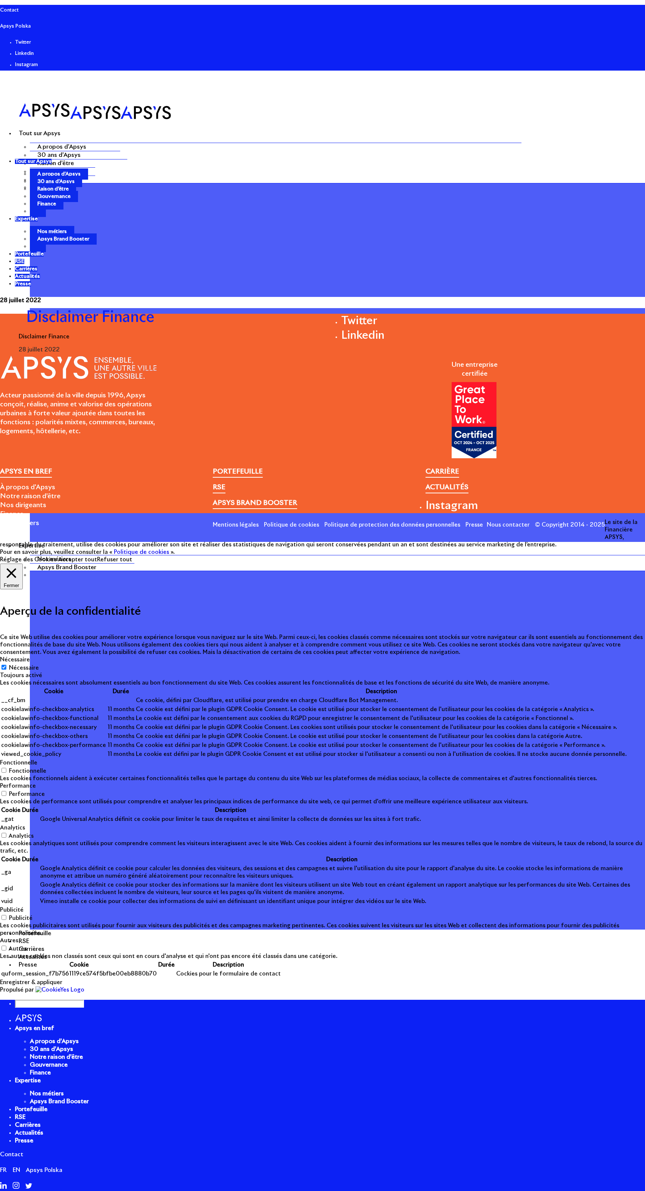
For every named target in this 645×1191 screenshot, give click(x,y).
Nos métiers (52, 231)
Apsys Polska (15, 26)
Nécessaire (24, 668)
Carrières (28, 1125)
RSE (20, 1117)
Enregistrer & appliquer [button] (31, 982)
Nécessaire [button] (15, 660)
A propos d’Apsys (61, 147)
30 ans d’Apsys (59, 155)
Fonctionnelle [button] (18, 763)
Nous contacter (508, 525)
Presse (474, 525)
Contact (9, 10)
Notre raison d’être (30, 496)
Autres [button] (9, 940)
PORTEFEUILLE (238, 471)
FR (3, 1170)
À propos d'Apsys (27, 487)
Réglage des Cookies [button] (28, 559)
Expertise (28, 1080)
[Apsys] (95, 117)
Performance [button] (18, 786)
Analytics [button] (12, 828)
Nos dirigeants (23, 505)
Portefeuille (31, 1109)
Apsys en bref (34, 1028)
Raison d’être (55, 163)
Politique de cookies (291, 525)
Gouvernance (54, 196)
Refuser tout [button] (114, 559)
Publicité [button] (12, 910)
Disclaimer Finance (44, 336)
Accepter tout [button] (77, 559)
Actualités (29, 1133)
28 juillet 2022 (20, 300)
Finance (46, 204)
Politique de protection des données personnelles (392, 525)
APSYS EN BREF (26, 471)
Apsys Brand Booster (66, 567)
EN (16, 1170)
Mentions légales (236, 525)
